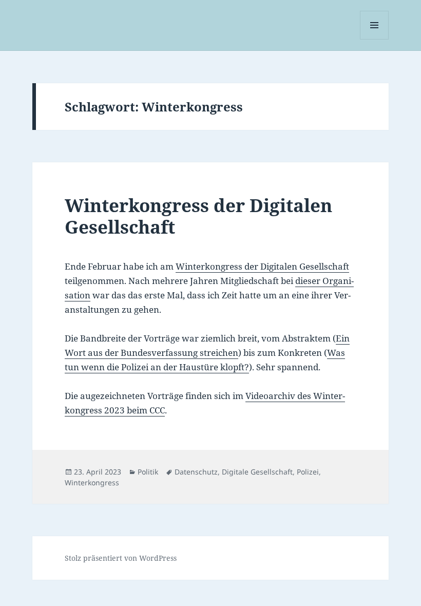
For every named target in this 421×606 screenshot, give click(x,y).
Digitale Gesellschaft (257, 472)
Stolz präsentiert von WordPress (121, 558)
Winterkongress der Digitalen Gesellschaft (198, 216)
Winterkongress (92, 482)
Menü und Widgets (374, 39)
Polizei (308, 472)
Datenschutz (196, 472)
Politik (148, 472)
